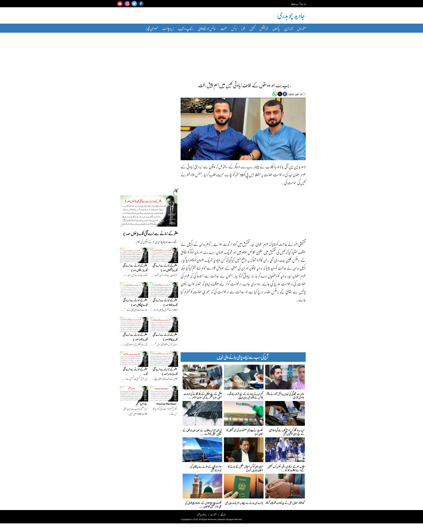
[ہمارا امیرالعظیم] (134, 394)
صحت (223, 28)
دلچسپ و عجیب (185, 28)
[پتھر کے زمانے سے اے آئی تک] (134, 359)
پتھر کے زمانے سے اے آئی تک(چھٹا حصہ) (165, 302)
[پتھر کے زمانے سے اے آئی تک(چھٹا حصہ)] (164, 290)
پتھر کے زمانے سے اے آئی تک (135, 371)
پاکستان (276, 28)
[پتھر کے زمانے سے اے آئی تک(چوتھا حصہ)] (164, 325)
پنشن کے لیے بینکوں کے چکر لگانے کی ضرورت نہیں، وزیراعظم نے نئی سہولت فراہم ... (203, 395)
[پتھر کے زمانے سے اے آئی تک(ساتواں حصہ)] (134, 256)
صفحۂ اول (302, 28)
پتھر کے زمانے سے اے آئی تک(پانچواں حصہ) (135, 302)
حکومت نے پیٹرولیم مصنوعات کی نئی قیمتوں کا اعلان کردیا (245, 432)
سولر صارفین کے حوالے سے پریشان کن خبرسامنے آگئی (206, 468)
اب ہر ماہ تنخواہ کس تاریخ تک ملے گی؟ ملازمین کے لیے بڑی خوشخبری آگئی (286, 432)
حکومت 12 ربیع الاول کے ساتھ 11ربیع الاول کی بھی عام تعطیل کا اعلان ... (203, 504)
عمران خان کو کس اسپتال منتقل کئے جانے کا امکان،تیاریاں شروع (245, 468)
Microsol (238, 519)
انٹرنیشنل (263, 28)
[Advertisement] (211, 55)
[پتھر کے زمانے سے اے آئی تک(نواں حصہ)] (149, 211)
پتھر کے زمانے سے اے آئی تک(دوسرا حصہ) (165, 371)
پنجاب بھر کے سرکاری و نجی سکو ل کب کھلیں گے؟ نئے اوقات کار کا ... (285, 468)
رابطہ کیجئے (223, 514)
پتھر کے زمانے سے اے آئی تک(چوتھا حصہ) (165, 337)
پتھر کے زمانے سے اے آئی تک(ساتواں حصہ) (135, 267)
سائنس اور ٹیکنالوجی (207, 28)
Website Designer (226, 519)
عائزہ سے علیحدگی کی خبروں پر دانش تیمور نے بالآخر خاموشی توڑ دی (285, 395)
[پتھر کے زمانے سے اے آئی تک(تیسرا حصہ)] (134, 325)
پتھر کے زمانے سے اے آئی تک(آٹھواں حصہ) (165, 267)
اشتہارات (213, 514)
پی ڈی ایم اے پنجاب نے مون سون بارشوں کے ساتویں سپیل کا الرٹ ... (202, 432)
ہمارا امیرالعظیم (141, 403)
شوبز (243, 28)
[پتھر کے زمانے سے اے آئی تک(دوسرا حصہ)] (164, 359)
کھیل (252, 28)
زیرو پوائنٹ (168, 28)
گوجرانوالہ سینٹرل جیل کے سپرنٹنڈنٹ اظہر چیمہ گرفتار (284, 502)
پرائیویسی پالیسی (202, 514)
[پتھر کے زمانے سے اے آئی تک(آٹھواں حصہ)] (164, 256)
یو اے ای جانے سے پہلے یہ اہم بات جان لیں (244, 502)
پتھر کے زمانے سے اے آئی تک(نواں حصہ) (150, 233)
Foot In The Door (166, 403)
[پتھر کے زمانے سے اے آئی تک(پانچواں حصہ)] (134, 290)
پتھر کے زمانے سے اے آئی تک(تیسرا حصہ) (135, 337)
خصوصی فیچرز (152, 28)
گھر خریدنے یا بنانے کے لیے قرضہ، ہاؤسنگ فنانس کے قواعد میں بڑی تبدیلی (245, 395)
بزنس (234, 28)
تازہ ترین (288, 28)
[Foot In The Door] (164, 394)
